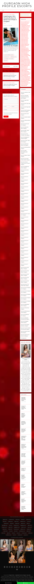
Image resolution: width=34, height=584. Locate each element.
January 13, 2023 (23, 401)
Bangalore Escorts (24, 64)
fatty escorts (12, 523)
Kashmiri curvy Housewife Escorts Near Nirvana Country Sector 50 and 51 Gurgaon (23, 446)
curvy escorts (29, 521)
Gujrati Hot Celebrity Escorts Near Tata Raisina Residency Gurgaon (23, 415)
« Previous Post (7, 66)
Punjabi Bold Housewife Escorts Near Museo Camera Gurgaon (23, 508)
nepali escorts (10, 529)
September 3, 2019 (6, 25)
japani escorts (10, 527)
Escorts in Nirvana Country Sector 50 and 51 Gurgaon (25, 163)
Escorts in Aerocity (26, 60)
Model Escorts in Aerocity (25, 61)
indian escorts (30, 525)
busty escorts (4, 521)
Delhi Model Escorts (26, 50)
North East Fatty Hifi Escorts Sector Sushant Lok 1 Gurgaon (23, 500)
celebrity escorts (10, 521)
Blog (17, 581)
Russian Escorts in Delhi (7, 580)
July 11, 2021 (5, 87)
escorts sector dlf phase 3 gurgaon (8, 54)
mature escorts (30, 527)
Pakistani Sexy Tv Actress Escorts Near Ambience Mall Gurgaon (23, 407)
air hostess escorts (11, 519)
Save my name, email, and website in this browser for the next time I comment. (11, 113)
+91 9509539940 (9, 582)
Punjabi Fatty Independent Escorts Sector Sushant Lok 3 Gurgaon (23, 399)
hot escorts (10, 525)
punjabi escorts (29, 529)
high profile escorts (4, 525)
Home (2, 580)
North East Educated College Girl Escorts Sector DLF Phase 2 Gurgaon (23, 477)
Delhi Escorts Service (25, 45)
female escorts (17, 523)
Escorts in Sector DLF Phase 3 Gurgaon (9, 14)
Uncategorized (23, 338)
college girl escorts (22, 521)
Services (26, 580)
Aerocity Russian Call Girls (25, 62)
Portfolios (22, 580)
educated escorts (6, 523)
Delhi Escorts (26, 44)
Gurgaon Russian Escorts (25, 82)
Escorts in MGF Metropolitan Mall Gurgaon (24, 152)
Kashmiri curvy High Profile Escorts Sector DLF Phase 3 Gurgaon (23, 430)
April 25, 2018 (5, 78)
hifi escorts (28, 523)
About (20, 580)
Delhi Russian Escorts (25, 51)
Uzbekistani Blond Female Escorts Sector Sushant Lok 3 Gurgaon (23, 423)
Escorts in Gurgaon (24, 84)
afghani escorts (5, 519)
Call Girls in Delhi (27, 55)
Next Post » (15, 66)
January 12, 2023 (23, 449)
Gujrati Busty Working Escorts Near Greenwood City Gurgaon (23, 493)
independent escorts (23, 525)
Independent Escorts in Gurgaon (20, 575)
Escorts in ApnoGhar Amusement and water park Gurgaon (25, 97)
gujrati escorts (23, 523)
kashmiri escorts (23, 527)
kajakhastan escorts (13, 56)
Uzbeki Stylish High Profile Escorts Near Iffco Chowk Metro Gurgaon (23, 455)
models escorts (5, 529)
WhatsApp (26, 582)
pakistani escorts (23, 529)
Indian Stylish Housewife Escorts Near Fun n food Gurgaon (23, 462)
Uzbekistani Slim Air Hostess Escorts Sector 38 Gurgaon (23, 486)
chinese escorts (16, 521)
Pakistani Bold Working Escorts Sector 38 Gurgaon (23, 469)
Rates (29, 580)
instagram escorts (4, 527)
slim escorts (5, 60)
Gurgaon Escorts (27, 69)
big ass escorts (18, 519)
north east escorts (16, 529)
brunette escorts (28, 519)
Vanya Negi (28, 575)
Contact (32, 580)
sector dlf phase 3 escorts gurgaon (8, 58)
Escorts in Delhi (24, 21)
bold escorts (23, 519)
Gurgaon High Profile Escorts (17, 4)
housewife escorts (6, 56)
